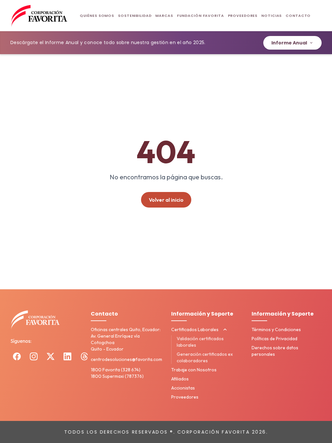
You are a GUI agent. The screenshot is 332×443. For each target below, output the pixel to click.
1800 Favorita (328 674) (115, 370)
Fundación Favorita (200, 15)
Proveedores (243, 15)
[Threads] (84, 356)
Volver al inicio (166, 200)
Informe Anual (289, 43)
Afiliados (180, 379)
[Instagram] (33, 356)
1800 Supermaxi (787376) (117, 376)
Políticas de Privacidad (274, 338)
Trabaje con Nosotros (194, 370)
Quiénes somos (97, 15)
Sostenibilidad (134, 15)
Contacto (298, 15)
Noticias (271, 15)
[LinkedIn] (67, 356)
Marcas (164, 15)
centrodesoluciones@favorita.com (126, 359)
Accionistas (183, 388)
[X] (50, 356)
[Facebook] (16, 356)
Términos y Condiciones (276, 329)
